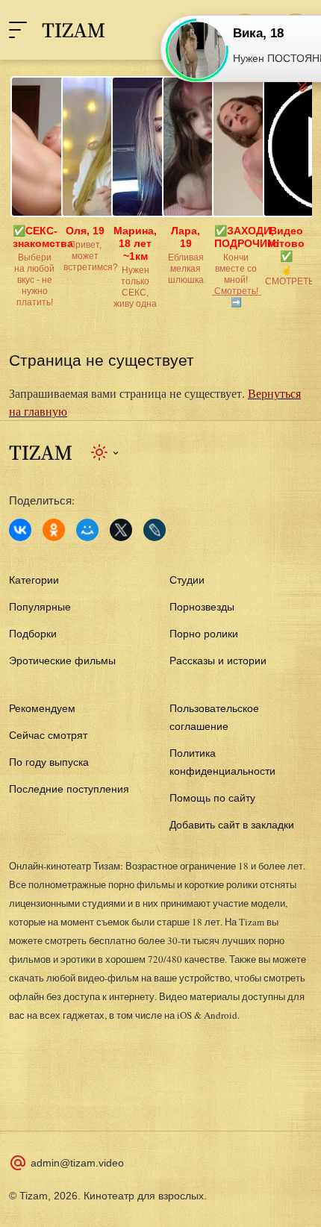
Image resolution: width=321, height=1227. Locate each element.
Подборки (33, 634)
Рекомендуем (42, 708)
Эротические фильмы (62, 660)
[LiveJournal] (154, 530)
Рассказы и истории (218, 660)
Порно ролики (203, 634)
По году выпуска (49, 762)
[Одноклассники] (54, 530)
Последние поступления (69, 789)
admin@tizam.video (77, 1163)
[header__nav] (18, 30)
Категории (34, 580)
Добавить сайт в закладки (231, 825)
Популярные (40, 607)
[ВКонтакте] (20, 530)
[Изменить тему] (105, 452)
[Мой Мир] (87, 530)
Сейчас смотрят (48, 735)
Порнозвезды (201, 607)
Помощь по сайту (212, 798)
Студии (187, 580)
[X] (121, 530)
